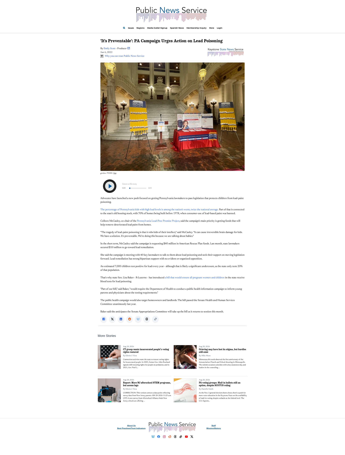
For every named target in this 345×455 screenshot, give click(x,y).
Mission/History (213, 428)
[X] (192, 436)
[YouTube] (186, 436)
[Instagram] (164, 436)
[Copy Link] (155, 319)
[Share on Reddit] (129, 319)
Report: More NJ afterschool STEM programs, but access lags (147, 384)
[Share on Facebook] (103, 319)
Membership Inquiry (196, 28)
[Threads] (175, 436)
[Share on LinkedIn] (121, 319)
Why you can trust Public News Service (123, 56)
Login (219, 28)
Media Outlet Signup (157, 28)
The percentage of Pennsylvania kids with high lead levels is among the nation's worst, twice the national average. (159, 209)
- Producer (115, 48)
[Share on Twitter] (112, 319)
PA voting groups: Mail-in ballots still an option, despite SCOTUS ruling (219, 384)
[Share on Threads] (147, 319)
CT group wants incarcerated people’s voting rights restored (146, 350)
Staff (213, 425)
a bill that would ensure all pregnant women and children (195, 277)
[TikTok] (180, 436)
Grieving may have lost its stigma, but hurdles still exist (222, 350)
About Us (131, 425)
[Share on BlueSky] (138, 319)
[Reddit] (169, 436)
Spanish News (177, 28)
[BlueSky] (153, 436)
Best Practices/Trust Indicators (131, 428)
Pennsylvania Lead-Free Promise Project (158, 221)
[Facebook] (158, 436)
